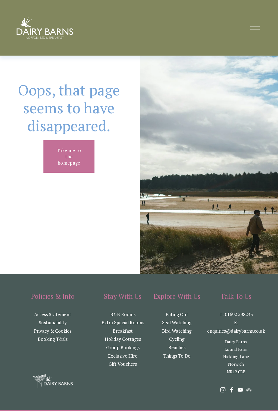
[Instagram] (223, 390)
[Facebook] (231, 390)
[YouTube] (240, 390)
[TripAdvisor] (249, 390)
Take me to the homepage (69, 156)
